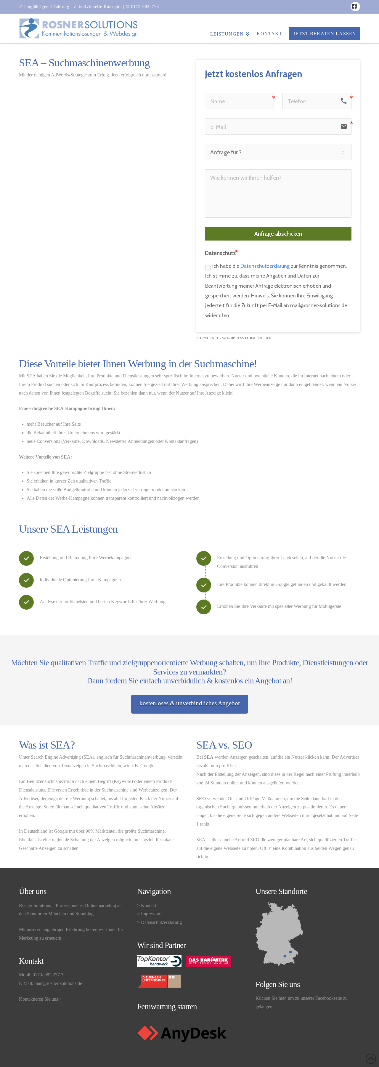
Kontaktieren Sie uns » (40, 999)
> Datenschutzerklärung (159, 922)
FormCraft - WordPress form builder (234, 338)
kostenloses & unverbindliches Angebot (189, 703)
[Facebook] (355, 6)
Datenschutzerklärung (265, 266)
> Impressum (149, 913)
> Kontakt (146, 905)
